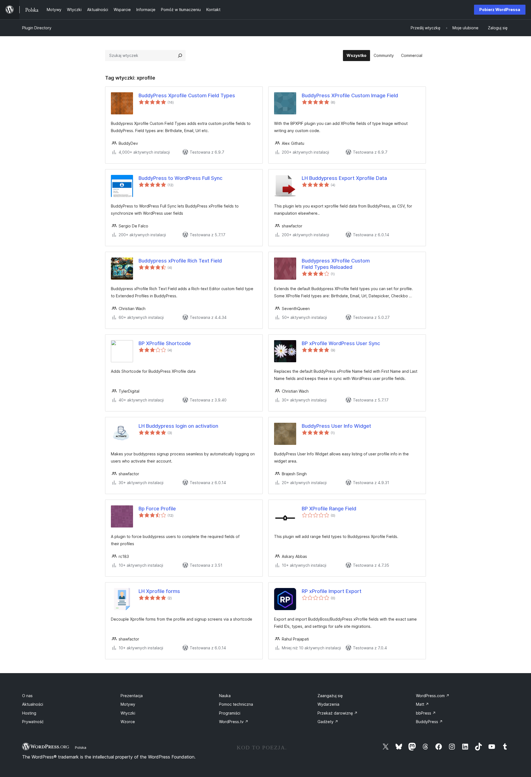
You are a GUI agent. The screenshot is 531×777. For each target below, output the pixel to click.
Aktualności (32, 704)
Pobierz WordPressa (499, 9)
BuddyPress (429, 721)
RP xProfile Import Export (331, 591)
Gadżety (327, 721)
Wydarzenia (328, 704)
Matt (422, 704)
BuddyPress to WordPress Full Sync (180, 178)
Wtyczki (128, 713)
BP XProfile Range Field (329, 508)
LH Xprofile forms (159, 591)
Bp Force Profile (157, 508)
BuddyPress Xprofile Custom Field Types (187, 95)
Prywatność (33, 721)
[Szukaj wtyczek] (180, 55)
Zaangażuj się (330, 695)
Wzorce (128, 721)
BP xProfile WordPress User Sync (341, 343)
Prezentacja (132, 695)
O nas (27, 695)
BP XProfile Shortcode (165, 343)
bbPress (426, 713)
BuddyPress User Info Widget (336, 426)
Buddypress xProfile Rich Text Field (180, 261)
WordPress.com (432, 695)
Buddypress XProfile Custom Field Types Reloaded (336, 264)
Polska (80, 747)
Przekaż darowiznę (337, 713)
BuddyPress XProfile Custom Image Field (350, 95)
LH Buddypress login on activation (178, 426)
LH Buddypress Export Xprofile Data (344, 178)
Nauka (225, 695)
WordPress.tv (233, 721)
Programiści (229, 713)
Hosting (29, 713)
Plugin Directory (36, 27)
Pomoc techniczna (236, 704)
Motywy (128, 704)
